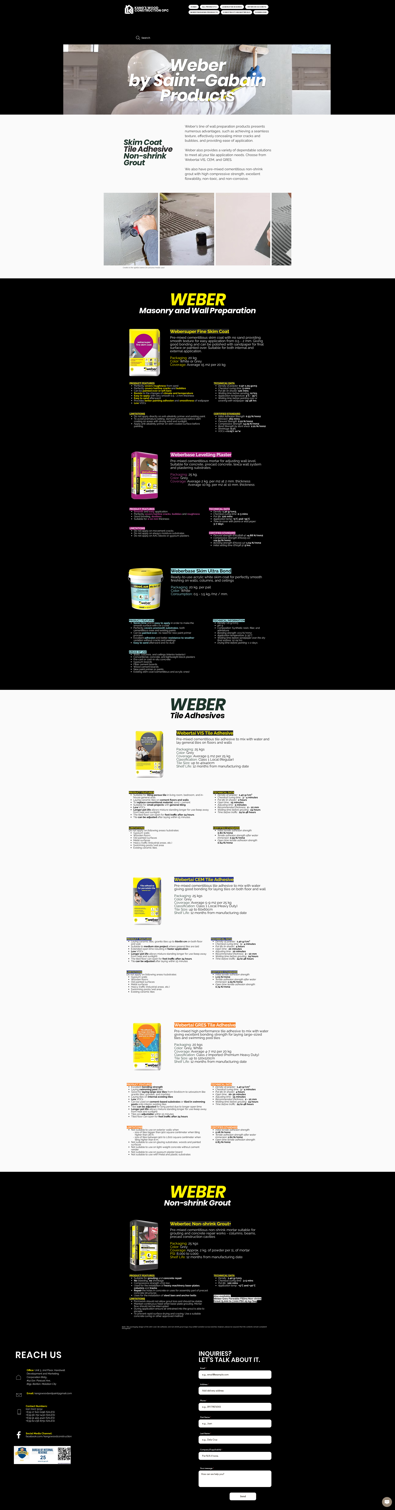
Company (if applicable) (210, 1450)
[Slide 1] (197, 110)
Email (202, 1368)
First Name (205, 1417)
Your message (206, 1468)
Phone (203, 1401)
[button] (232, 7)
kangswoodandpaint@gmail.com (53, 1393)
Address (204, 1384)
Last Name (205, 1433)
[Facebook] (18, 1435)
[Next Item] (286, 229)
